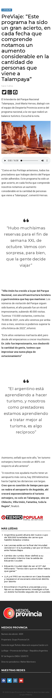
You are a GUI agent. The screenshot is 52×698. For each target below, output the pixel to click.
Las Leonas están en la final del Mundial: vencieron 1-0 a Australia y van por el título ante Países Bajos (27, 548)
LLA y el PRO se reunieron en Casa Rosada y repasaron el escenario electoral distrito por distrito (27, 579)
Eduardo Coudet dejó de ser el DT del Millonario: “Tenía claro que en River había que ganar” (27, 568)
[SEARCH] (49, 2)
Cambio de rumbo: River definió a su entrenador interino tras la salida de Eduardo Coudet (23, 558)
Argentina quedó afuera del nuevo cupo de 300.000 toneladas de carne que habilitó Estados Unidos (26, 537)
